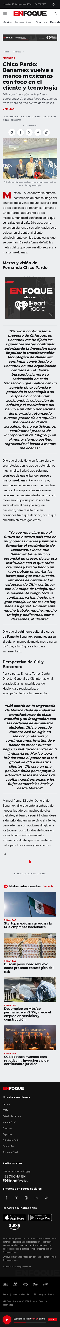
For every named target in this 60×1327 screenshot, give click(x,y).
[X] (16, 1198)
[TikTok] (46, 1198)
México (7, 22)
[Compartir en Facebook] (20, 132)
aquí (28, 1170)
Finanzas (41, 22)
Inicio (6, 51)
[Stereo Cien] (35, 1284)
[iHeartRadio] (15, 1178)
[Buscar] (55, 13)
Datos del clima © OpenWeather (17, 1266)
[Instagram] (26, 1198)
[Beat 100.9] (15, 1284)
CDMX (5, 1110)
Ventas (6, 1294)
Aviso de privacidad (21, 1294)
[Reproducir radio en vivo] (7, 1319)
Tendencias (8, 1146)
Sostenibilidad (10, 1152)
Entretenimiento (11, 1140)
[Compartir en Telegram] (38, 132)
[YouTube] (36, 1198)
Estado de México (12, 1116)
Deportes (7, 1134)
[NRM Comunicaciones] (5, 1284)
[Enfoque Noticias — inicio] (30, 13)
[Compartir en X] (29, 132)
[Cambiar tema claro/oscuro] (53, 4)
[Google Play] (40, 1217)
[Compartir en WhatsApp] (12, 132)
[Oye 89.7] (25, 1284)
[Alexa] (14, 1226)
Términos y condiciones (44, 1294)
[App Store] (14, 1217)
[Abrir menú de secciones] (5, 13)
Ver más (9, 109)
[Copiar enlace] (46, 132)
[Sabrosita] (45, 1284)
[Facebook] (6, 1198)
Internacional (23, 22)
